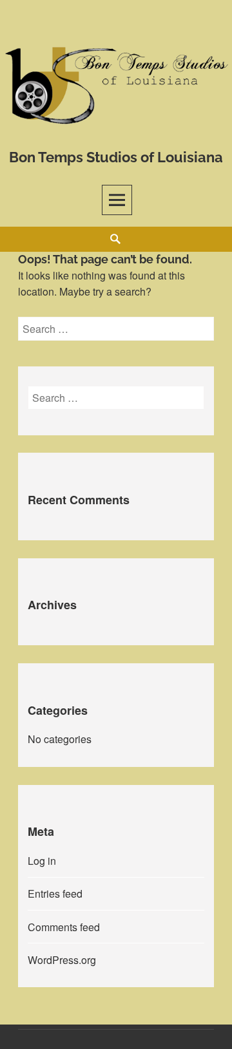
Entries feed (55, 893)
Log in (42, 860)
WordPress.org (62, 959)
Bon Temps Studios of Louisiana (116, 157)
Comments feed (64, 927)
